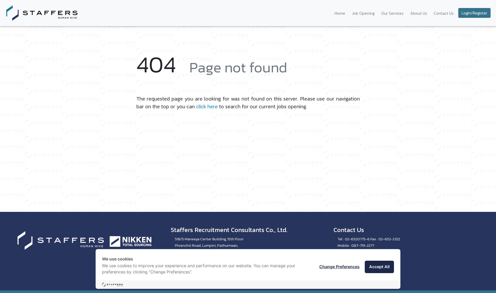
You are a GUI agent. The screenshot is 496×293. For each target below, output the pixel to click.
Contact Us (444, 13)
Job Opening (363, 13)
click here (207, 106)
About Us (418, 13)
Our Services (392, 13)
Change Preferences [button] (339, 266)
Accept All (379, 266)
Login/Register (474, 13)
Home (340, 13)
